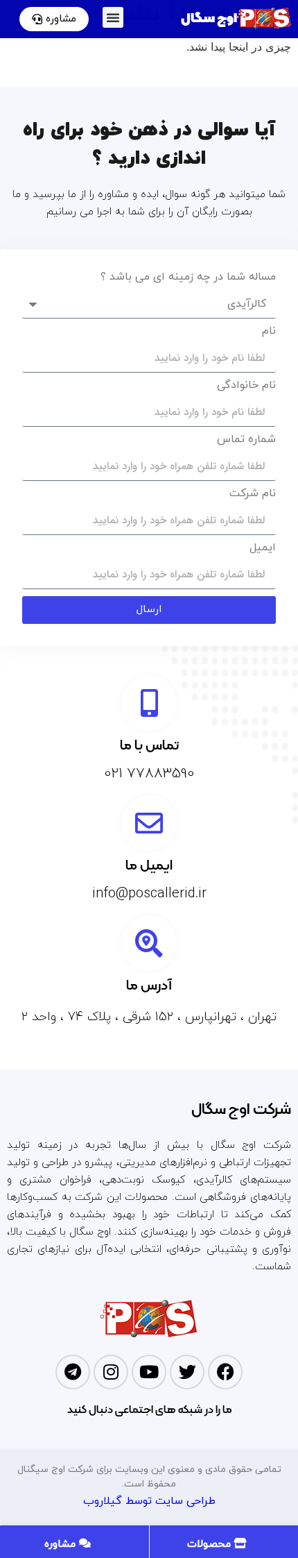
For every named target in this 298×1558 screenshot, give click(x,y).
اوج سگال (209, 18)
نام (269, 332)
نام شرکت (252, 494)
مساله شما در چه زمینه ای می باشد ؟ (188, 278)
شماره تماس (246, 440)
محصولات (210, 1544)
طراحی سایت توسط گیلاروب (149, 1501)
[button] (113, 17)
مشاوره (61, 1544)
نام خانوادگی (246, 386)
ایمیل (262, 548)
